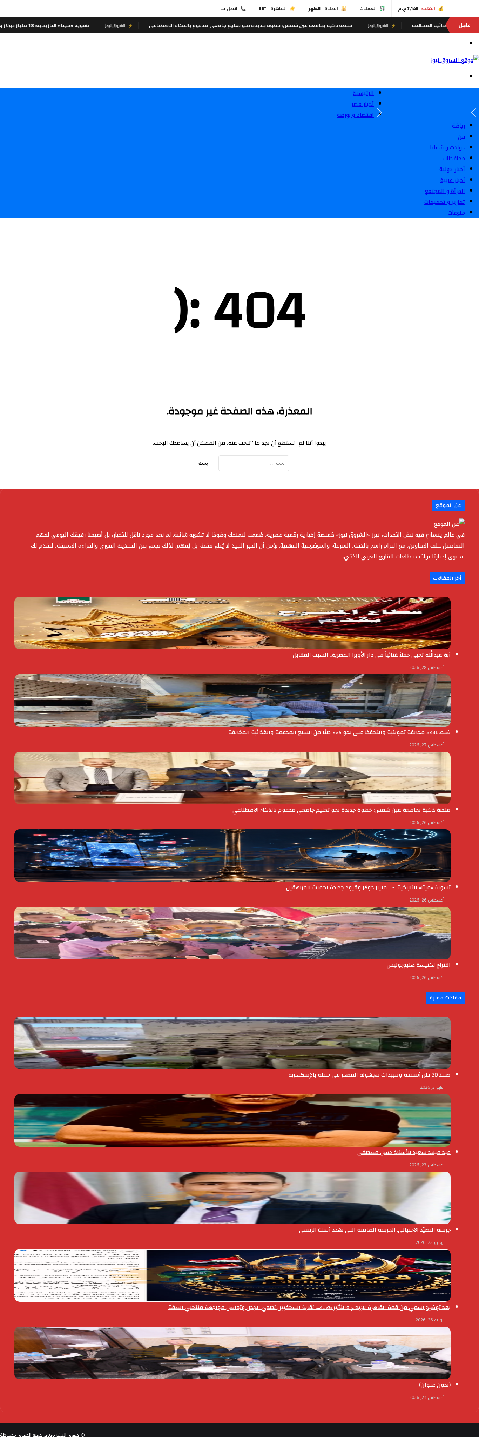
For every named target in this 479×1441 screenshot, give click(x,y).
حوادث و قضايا (447, 147)
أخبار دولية (452, 169)
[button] (473, 112)
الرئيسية (363, 93)
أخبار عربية (452, 180)
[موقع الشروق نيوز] (455, 60)
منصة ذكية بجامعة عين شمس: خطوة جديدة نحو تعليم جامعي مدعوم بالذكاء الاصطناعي (332, 25)
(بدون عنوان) (435, 1385)
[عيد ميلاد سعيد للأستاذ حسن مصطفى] (232, 1120)
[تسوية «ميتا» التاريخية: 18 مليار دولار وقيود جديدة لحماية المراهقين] (232, 855)
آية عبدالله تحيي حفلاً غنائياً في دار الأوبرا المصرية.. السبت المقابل (372, 655)
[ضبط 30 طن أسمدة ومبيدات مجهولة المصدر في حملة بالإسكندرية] (232, 1043)
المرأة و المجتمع (445, 191)
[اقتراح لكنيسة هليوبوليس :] (232, 933)
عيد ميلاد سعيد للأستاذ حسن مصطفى (404, 1152)
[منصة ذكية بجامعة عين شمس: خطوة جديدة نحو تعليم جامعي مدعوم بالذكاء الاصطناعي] (232, 778)
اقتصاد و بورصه (355, 114)
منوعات (456, 212)
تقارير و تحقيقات (444, 201)
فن (461, 136)
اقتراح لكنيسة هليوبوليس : (417, 965)
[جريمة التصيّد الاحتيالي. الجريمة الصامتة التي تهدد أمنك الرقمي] (232, 1198)
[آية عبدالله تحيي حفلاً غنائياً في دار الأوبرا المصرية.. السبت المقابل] (232, 623)
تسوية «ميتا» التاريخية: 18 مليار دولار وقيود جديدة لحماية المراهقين (91, 25)
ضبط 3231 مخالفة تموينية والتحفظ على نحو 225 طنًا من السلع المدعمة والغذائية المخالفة (339, 732)
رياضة (458, 125)
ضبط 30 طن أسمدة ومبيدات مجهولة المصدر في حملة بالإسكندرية (369, 1075)
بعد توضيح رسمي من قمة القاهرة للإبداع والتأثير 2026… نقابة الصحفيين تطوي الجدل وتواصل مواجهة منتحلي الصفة (309, 1307)
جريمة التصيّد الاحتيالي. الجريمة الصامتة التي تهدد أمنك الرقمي (375, 1230)
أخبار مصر (362, 104)
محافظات (454, 158)
